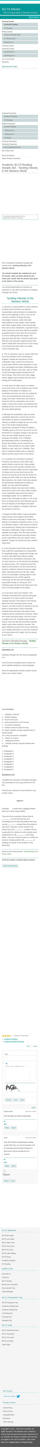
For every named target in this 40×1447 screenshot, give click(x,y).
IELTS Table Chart (8, 1242)
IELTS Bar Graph (8, 1235)
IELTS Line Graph (8, 1239)
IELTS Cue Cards (8, 1337)
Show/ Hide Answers (10, 866)
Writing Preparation (8, 123)
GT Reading (8, 28)
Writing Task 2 (9, 42)
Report (6, 1181)
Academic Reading (11, 24)
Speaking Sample (8, 49)
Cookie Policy (8, 1408)
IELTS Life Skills (7, 1341)
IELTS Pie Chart (7, 1250)
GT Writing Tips (7, 1313)
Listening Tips (7, 1317)
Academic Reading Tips (10, 1306)
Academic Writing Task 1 (12, 35)
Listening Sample (8, 46)
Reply (7, 1128)
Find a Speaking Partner (12, 147)
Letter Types (6, 1344)
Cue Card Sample (8, 59)
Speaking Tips (7, 1320)
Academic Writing (10, 127)
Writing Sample (7, 32)
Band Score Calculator (10, 1284)
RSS (34, 1107)
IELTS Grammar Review (10, 1330)
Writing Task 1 (10, 130)
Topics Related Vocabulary (11, 158)
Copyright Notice (8, 1415)
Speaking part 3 (9, 55)
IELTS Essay (6, 1257)
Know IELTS (6, 1274)
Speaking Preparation (9, 144)
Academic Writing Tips (9, 1310)
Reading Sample (8, 21)
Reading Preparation (9, 113)
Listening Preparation (9, 141)
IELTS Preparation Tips (10, 1302)
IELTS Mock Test (7, 151)
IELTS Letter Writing (9, 1253)
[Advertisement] (20, 90)
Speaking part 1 (9, 52)
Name (6, 1054)
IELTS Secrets (7, 1281)
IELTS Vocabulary (8, 1334)
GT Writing (7, 138)
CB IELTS (5, 1277)
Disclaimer (6, 1418)
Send (16, 1100)
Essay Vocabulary (8, 155)
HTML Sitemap (8, 1422)
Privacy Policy (8, 1411)
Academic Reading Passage (14, 1041)
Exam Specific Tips (8, 1288)
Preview (8, 1100)
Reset (22, 1100)
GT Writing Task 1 (10, 38)
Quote (14, 1128)
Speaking (5, 62)
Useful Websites (7, 1291)
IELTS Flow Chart (8, 1246)
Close (13, 1181)
